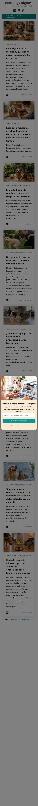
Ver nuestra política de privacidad (19, 426)
